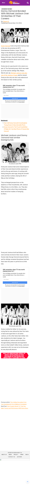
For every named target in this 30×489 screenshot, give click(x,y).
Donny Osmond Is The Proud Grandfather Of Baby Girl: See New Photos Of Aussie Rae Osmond (16, 129)
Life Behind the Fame (7, 9)
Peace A (6, 21)
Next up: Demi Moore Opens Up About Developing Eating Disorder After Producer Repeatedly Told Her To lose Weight (14, 355)
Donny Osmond (5, 46)
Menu (3, 2)
